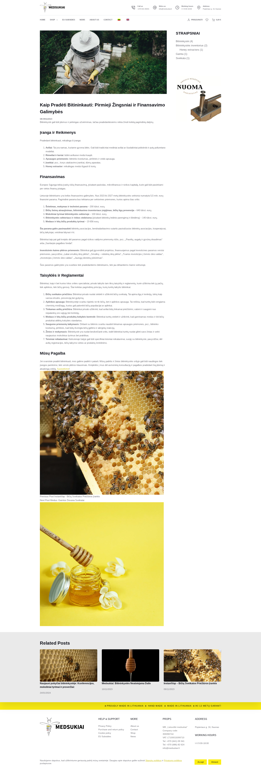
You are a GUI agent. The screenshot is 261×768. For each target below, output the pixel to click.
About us (94, 20)
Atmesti (214, 762)
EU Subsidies (68, 20)
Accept (201, 762)
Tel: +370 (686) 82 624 (173, 744)
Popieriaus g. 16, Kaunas (212, 9)
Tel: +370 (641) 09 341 (173, 741)
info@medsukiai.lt (165, 9)
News (82, 20)
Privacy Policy (104, 726)
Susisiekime (63, 369)
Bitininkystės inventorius (189, 45)
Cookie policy (104, 733)
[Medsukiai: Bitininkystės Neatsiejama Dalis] (130, 665)
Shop (52, 20)
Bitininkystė (182, 41)
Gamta (179, 54)
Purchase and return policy (111, 729)
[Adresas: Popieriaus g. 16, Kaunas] (199, 7)
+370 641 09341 (143, 9)
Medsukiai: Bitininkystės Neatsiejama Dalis (126, 683)
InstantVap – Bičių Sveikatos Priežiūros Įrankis (190, 683)
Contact (108, 20)
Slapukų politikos (153, 760)
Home (42, 20)
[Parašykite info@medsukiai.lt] (155, 7)
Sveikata (181, 58)
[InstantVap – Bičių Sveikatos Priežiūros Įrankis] (192, 665)
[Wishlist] (207, 20)
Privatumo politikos (173, 760)
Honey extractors (189, 49)
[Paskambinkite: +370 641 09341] (133, 7)
